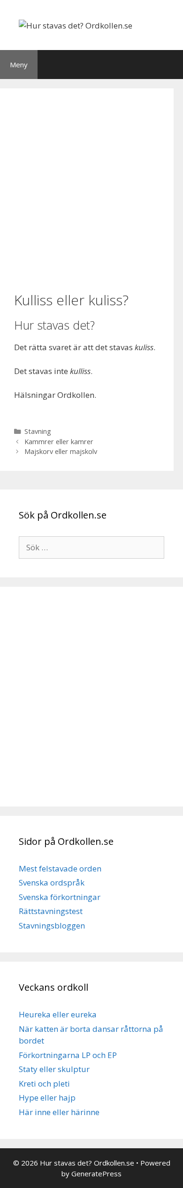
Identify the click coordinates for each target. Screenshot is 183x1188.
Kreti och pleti (44, 1083)
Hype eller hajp (47, 1097)
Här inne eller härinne (59, 1112)
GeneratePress (96, 1173)
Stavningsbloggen (52, 925)
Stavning (37, 431)
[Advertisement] (91, 189)
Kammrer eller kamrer (58, 441)
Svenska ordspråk (51, 882)
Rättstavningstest (51, 911)
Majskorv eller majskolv (60, 451)
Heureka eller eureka (58, 1014)
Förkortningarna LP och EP (68, 1055)
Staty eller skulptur (54, 1069)
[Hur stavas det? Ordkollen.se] (75, 24)
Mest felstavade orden (60, 868)
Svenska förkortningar (59, 897)
